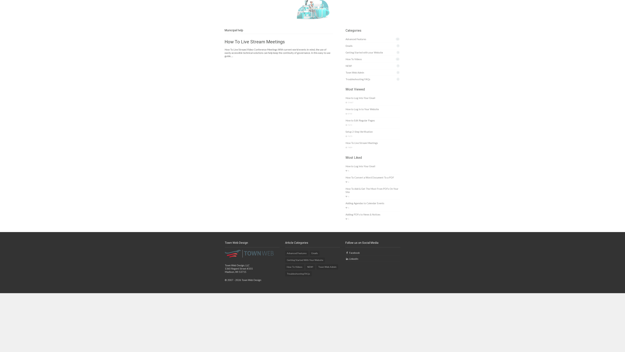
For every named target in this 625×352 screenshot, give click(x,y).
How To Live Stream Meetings (255, 41)
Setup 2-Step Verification (359, 131)
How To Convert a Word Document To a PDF (370, 177)
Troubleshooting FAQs (358, 79)
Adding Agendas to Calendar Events (365, 203)
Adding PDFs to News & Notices (363, 214)
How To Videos (354, 59)
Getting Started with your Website (364, 52)
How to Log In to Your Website (362, 109)
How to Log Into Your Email (360, 97)
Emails (349, 45)
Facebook (354, 252)
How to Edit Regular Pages (360, 120)
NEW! (349, 65)
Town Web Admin (355, 72)
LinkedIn (353, 258)
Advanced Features (356, 39)
